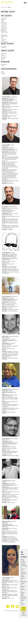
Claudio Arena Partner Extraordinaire (4, 54)
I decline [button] (23, 609)
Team (9, 7)
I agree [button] (23, 607)
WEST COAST (8, 51)
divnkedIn (12, 606)
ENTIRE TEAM (8, 12)
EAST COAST (7, 44)
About (5, 7)
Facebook (8, 606)
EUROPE (5, 62)
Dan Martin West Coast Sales (3, 58)
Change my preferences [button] (23, 613)
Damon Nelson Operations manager (4, 19)
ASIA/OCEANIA (9, 69)
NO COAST (6, 16)
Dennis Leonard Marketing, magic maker (4, 36)
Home (2, 7)
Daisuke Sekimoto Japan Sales (3, 72)
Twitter (17, 606)
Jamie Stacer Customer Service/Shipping (4, 40)
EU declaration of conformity (11, 610)
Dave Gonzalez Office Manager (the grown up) (4, 23)
